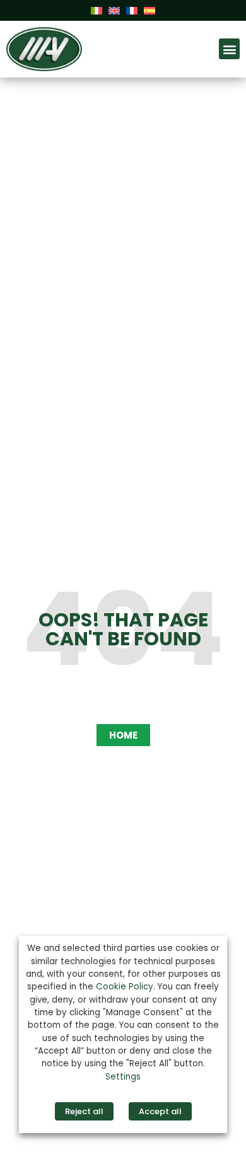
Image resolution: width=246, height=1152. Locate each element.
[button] (229, 48)
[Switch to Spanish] (149, 9)
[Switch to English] (114, 9)
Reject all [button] (84, 1111)
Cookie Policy (124, 987)
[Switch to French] (132, 9)
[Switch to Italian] (96, 9)
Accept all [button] (160, 1111)
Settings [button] (123, 1077)
